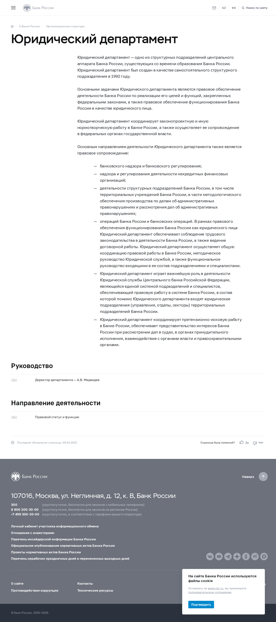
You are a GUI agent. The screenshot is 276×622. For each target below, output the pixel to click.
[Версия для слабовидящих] (224, 8)
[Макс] (264, 556)
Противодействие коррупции (34, 590)
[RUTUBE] (255, 556)
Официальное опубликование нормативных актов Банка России (63, 545)
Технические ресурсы (95, 590)
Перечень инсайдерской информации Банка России (53, 539)
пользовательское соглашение (210, 592)
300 (14, 505)
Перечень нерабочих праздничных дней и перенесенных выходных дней (70, 558)
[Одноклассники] (246, 556)
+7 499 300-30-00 (25, 514)
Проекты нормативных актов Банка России (46, 552)
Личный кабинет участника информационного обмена (55, 526)
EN (234, 7)
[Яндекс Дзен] (237, 556)
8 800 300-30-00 (25, 509)
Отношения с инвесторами (32, 533)
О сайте (17, 583)
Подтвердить (201, 604)
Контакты (85, 583)
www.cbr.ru (215, 588)
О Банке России (29, 26)
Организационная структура (65, 26)
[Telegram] (228, 556)
